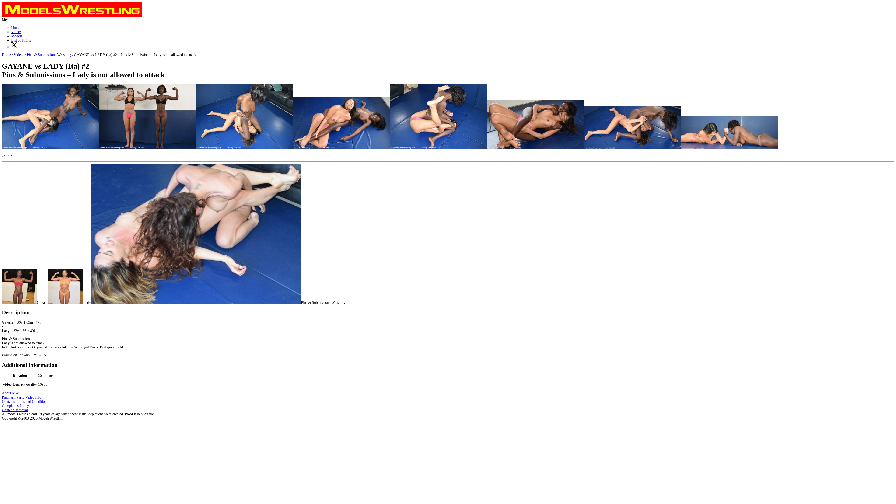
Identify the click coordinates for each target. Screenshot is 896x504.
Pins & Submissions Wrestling (49, 55)
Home (15, 28)
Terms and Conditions (32, 401)
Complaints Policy (15, 406)
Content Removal (15, 410)
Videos (16, 32)
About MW (10, 393)
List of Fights (21, 40)
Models (16, 36)
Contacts (8, 401)
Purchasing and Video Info (21, 397)
